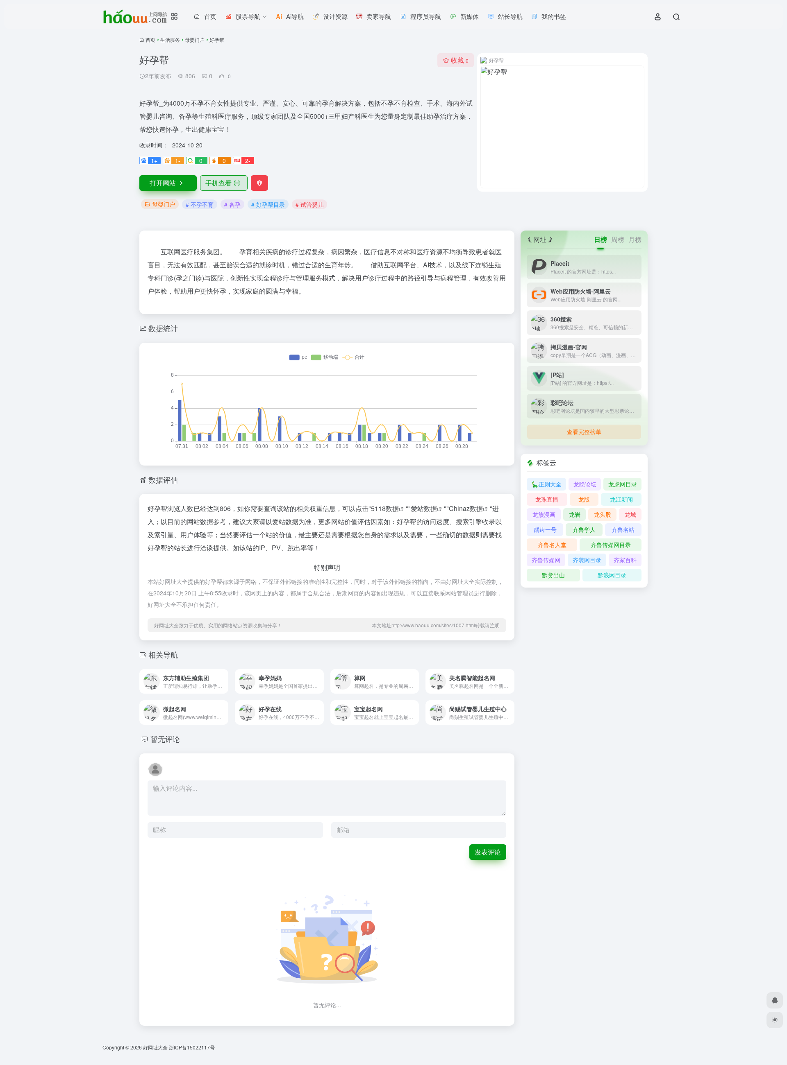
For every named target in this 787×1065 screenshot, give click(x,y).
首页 (150, 39)
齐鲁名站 (623, 529)
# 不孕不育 (200, 204)
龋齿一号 (545, 529)
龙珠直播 (546, 499)
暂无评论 (165, 738)
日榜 (600, 239)
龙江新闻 (621, 499)
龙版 (584, 499)
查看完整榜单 (584, 431)
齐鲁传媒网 (546, 560)
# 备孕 (232, 204)
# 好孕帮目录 (268, 204)
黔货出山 (553, 575)
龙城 (630, 514)
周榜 (617, 239)
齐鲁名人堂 (552, 544)
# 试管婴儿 (309, 204)
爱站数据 (424, 508)
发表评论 (488, 852)
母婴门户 (195, 39)
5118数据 (385, 508)
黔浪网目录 (612, 575)
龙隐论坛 (584, 484)
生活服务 (170, 39)
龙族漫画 (543, 514)
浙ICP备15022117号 (192, 1047)
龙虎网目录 (622, 484)
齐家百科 (625, 560)
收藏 (460, 60)
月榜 (634, 239)
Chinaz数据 (466, 508)
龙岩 (574, 514)
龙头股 (602, 514)
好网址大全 (155, 1047)
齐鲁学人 (584, 529)
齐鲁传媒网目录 (611, 544)
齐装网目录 (587, 560)
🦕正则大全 (547, 484)
